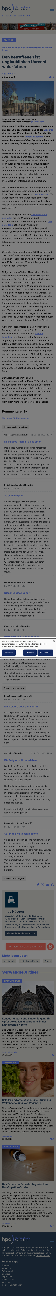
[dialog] (28, 648)
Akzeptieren (45, 652)
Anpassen (9, 652)
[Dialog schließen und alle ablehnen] (54, 640)
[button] (52, 11)
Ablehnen (30, 652)
